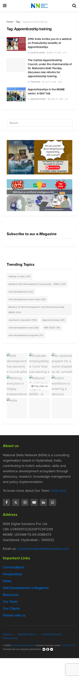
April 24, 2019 (56, 99)
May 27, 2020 (55, 52)
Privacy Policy (10, 638)
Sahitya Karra (38, 52)
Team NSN (35, 81)
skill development (21, 291)
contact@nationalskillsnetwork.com (43, 548)
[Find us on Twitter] (15, 502)
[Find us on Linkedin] (43, 502)
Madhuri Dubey (38, 99)
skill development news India (27, 299)
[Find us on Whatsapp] (52, 502)
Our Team (10, 601)
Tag (18, 21)
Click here (58, 490)
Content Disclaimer (51, 634)
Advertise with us (27, 634)
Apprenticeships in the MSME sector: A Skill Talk (46, 91)
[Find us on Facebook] (6, 502)
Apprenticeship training (35, 21)
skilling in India (19, 276)
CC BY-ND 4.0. (68, 645)
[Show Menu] (5, 5)
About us (7, 634)
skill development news (24, 327)
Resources (10, 594)
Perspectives (12, 574)
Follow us (41, 386)
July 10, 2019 (50, 81)
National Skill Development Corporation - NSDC (37, 284)
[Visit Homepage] (39, 6)
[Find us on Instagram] (25, 502)
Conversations (13, 567)
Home (10, 21)
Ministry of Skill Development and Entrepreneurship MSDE (36, 309)
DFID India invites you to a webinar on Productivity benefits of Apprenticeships (50, 43)
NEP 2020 (52, 327)
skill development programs (26, 335)
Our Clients (11, 608)
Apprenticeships (53, 320)
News (7, 580)
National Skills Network (23, 645)
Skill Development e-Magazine (26, 587)
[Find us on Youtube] (34, 502)
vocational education (23, 320)
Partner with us (14, 615)
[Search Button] (74, 5)
